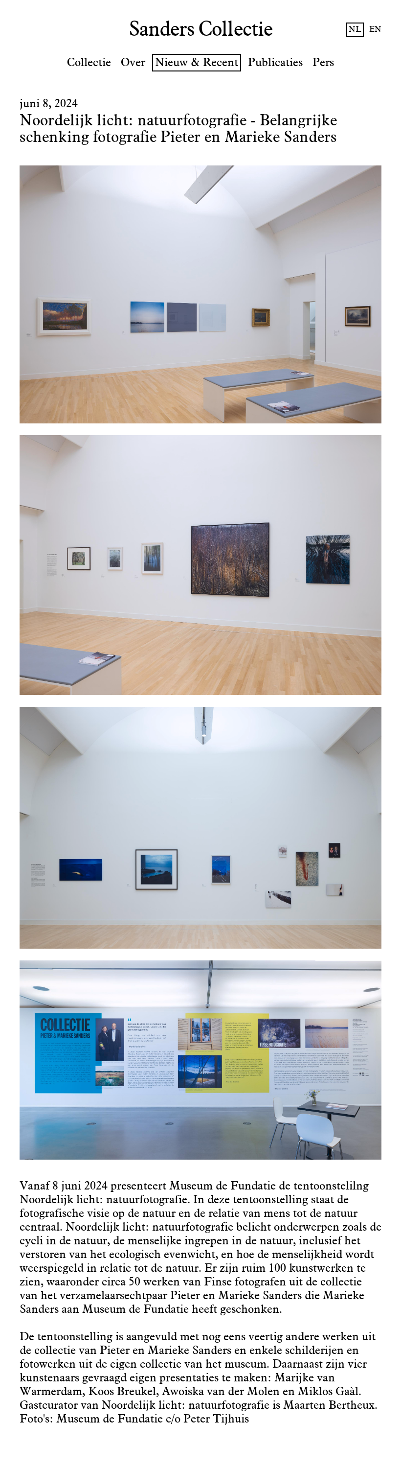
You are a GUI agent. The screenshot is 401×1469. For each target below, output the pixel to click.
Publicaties (275, 63)
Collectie (89, 63)
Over (133, 63)
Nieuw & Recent (196, 63)
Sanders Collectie (201, 30)
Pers (323, 63)
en (375, 29)
